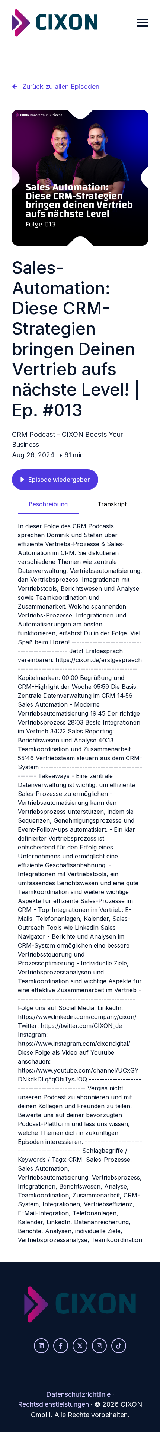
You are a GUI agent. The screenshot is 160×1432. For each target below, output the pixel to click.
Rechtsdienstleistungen (53, 1404)
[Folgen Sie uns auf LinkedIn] (41, 1345)
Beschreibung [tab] (48, 504)
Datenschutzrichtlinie (78, 1394)
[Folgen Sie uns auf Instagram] (99, 1345)
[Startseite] (54, 23)
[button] (55, 479)
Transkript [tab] (112, 504)
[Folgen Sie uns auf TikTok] (118, 1345)
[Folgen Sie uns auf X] (80, 1345)
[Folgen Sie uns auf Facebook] (60, 1345)
